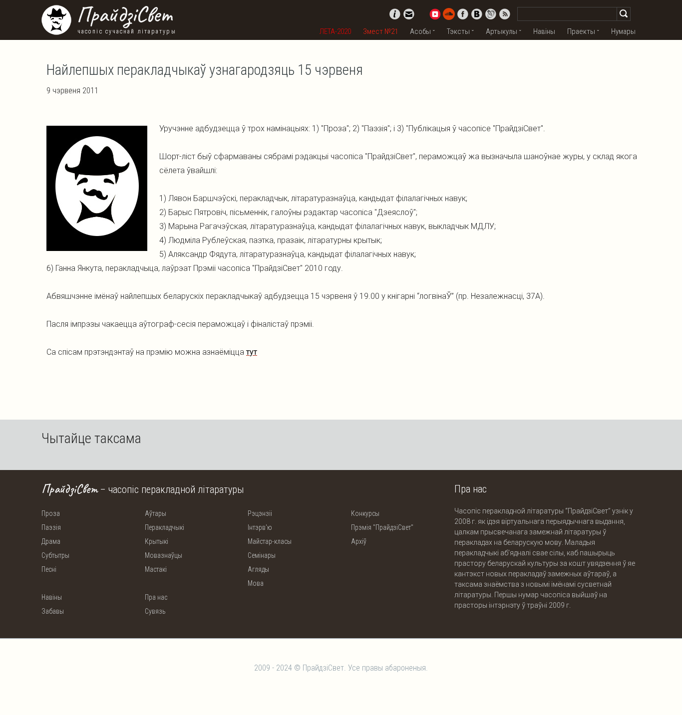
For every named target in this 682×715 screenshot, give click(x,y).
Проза (50, 513)
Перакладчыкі (164, 527)
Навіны (544, 31)
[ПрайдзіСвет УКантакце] (477, 14)
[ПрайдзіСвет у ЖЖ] (491, 14)
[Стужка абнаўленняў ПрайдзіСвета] (505, 14)
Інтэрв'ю (260, 527)
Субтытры (55, 555)
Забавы (52, 611)
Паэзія (51, 527)
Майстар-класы (270, 541)
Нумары (623, 31)
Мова (256, 583)
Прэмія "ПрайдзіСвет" (382, 527)
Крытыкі (156, 541)
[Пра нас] (395, 14)
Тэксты (458, 31)
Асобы (420, 31)
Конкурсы (365, 513)
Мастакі (156, 569)
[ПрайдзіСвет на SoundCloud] (449, 14)
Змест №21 (380, 31)
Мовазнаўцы (163, 555)
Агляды (258, 569)
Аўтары (155, 513)
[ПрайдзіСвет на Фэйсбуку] (463, 14)
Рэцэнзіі (260, 513)
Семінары (262, 555)
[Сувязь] (409, 14)
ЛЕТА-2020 (335, 31)
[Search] (624, 14)
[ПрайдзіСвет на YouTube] (435, 14)
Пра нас (156, 597)
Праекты (581, 31)
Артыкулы (501, 31)
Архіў (358, 541)
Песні (48, 569)
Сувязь (155, 611)
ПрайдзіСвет (124, 14)
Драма (50, 541)
